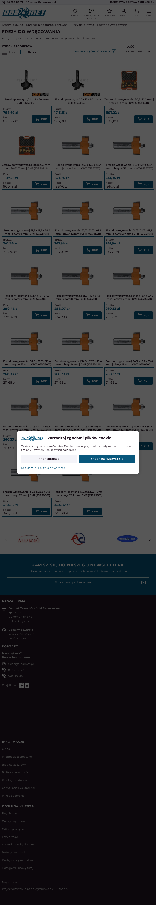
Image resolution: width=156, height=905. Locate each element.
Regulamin (28, 468)
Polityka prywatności (52, 468)
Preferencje (49, 458)
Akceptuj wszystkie (107, 458)
